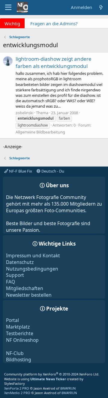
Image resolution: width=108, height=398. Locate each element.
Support (15, 275)
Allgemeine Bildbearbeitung (40, 132)
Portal (12, 320)
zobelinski (24, 112)
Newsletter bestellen (29, 295)
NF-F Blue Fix (20, 171)
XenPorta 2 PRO (16, 388)
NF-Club (15, 353)
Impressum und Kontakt (33, 255)
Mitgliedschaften (24, 288)
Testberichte (19, 333)
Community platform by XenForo (51, 374)
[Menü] (8, 7)
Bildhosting (18, 359)
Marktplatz (18, 326)
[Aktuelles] (101, 7)
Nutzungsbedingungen (32, 268)
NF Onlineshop (22, 340)
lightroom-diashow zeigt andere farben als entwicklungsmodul (54, 62)
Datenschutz (20, 262)
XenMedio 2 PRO (17, 392)
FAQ (10, 281)
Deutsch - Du (52, 171)
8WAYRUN (68, 388)
